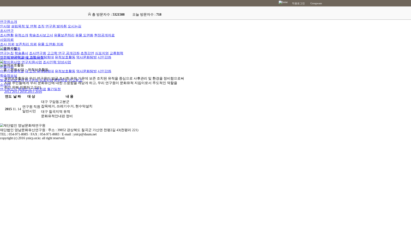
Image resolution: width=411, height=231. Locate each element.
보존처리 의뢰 (26, 44)
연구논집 (7, 53)
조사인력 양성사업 (57, 62)
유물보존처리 (64, 35)
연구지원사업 (31, 62)
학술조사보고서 (41, 35)
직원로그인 (298, 3)
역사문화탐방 (86, 71)
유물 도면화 (84, 35)
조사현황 (7, 35)
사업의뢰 (7, 39)
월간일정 (54, 89)
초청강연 (87, 53)
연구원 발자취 (56, 26)
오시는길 (74, 26)
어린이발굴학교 (12, 57)
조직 (41, 26)
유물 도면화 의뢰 (50, 44)
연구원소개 (8, 22)
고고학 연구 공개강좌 (63, 53)
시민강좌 (104, 71)
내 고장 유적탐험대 (39, 57)
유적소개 (21, 35)
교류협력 (116, 53)
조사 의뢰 (7, 44)
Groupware (316, 3)
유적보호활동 (65, 71)
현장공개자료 (104, 35)
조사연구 (7, 31)
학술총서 (21, 53)
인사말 (5, 26)
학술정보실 (8, 75)
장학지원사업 (10, 62)
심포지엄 (102, 53)
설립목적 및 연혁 (24, 26)
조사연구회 (37, 53)
